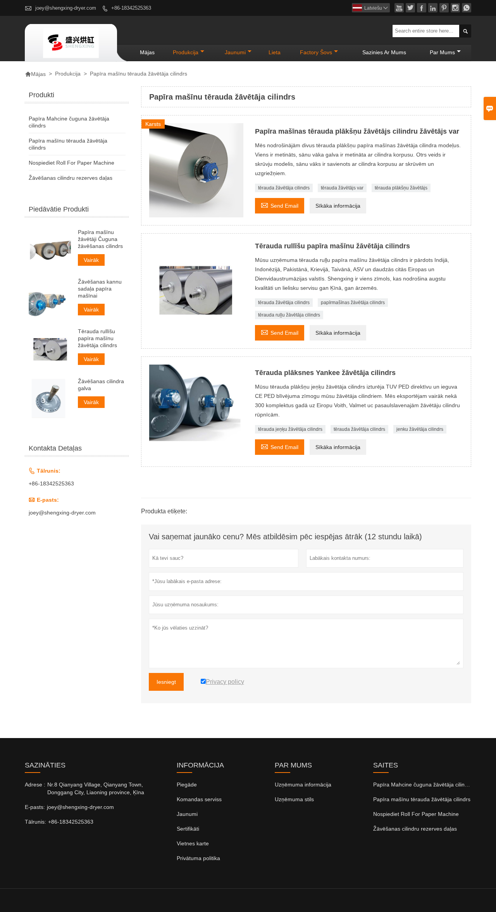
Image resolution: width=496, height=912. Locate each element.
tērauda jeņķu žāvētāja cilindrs (290, 429)
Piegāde (187, 784)
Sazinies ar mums (384, 52)
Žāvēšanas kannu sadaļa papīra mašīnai (100, 289)
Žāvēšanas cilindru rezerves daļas (70, 178)
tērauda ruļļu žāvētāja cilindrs (289, 315)
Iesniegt (166, 682)
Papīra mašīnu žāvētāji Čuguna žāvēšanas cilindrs (100, 239)
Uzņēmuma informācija (303, 784)
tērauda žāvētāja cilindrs (284, 188)
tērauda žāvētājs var (342, 188)
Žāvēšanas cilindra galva (101, 384)
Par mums (442, 52)
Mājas (147, 52)
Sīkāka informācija (337, 206)
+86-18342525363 (131, 8)
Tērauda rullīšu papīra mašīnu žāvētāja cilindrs (97, 338)
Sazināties (45, 765)
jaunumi (235, 52)
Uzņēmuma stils (294, 799)
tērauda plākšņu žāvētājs (401, 188)
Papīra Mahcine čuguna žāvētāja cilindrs (422, 784)
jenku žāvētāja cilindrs (419, 429)
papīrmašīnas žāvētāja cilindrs (353, 302)
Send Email (279, 205)
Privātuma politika (198, 858)
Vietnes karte (193, 843)
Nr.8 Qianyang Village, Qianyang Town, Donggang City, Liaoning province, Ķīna (95, 788)
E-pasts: (35, 807)
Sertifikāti (188, 829)
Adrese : (35, 784)
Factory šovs (316, 52)
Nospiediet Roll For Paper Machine (71, 163)
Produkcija (185, 52)
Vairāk (91, 260)
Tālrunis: (35, 822)
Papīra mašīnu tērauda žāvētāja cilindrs (421, 799)
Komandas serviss (199, 799)
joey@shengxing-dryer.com (65, 8)
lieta (275, 52)
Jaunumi (187, 814)
